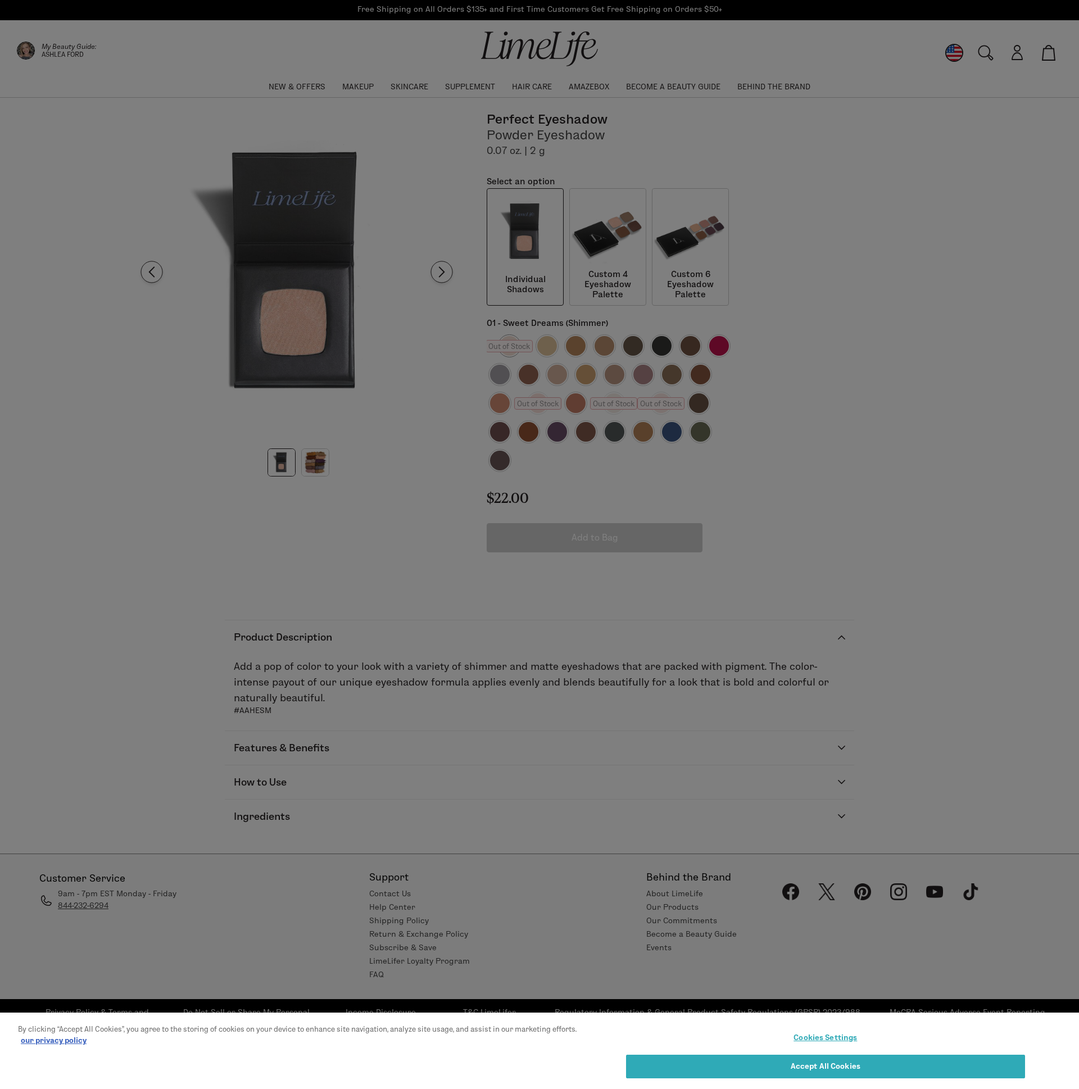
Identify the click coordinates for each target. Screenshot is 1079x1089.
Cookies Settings (825, 1037)
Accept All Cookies (825, 1065)
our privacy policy (54, 1039)
